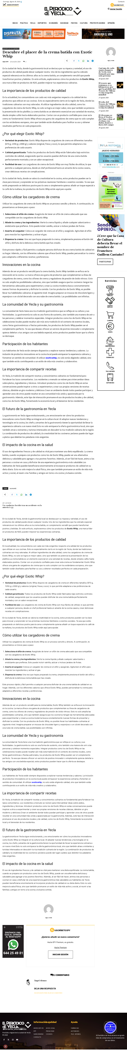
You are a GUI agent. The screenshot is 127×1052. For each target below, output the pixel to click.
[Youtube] (17, 1039)
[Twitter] (79, 61)
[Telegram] (93, 61)
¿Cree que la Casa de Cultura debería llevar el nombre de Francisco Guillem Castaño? (110, 245)
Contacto (121, 1)
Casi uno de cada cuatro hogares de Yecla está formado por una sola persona (106, 72)
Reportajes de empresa (11, 49)
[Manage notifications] (5, 1047)
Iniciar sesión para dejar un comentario (48, 993)
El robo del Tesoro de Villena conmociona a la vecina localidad (107, 105)
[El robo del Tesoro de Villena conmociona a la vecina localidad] (120, 104)
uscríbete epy (119, 5)
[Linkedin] (88, 61)
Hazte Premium (60, 947)
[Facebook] (74, 61)
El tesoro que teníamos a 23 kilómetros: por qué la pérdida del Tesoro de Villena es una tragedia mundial (107, 89)
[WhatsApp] (83, 61)
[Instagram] (12, 1039)
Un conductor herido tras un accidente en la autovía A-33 (22, 506)
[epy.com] (49, 909)
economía (13, 488)
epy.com (5, 61)
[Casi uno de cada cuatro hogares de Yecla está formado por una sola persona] (120, 70)
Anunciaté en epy (13, 5)
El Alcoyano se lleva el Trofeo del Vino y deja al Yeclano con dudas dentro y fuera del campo (107, 120)
